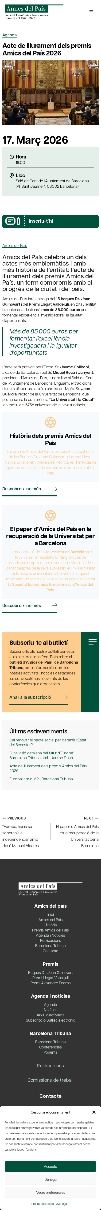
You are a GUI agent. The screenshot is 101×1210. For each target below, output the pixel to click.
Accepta (50, 1166)
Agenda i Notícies (50, 935)
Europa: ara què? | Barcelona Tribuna (41, 778)
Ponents (50, 1052)
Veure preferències (50, 1192)
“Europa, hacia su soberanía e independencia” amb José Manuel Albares (20, 832)
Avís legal (61, 1204)
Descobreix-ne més (21, 489)
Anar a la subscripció (30, 697)
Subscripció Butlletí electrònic (50, 1020)
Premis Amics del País (50, 929)
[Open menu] (91, 12)
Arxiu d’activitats (50, 1014)
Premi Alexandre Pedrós (51, 982)
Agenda (9, 34)
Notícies (50, 1009)
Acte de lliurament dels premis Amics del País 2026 (48, 768)
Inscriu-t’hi (41, 220)
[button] (94, 1112)
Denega (51, 1179)
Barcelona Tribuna (50, 945)
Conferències (50, 1046)
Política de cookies (42, 1204)
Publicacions (50, 940)
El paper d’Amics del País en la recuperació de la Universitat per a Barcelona (77, 832)
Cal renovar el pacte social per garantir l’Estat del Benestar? (47, 742)
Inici (50, 914)
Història (50, 924)
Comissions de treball (50, 1080)
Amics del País (14, 245)
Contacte (50, 950)
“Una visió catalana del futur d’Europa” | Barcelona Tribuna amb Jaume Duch (42, 755)
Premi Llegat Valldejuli (50, 977)
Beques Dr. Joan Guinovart (50, 972)
